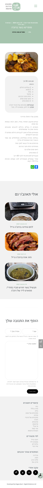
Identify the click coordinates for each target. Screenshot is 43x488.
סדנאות (35, 424)
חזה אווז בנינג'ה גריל (21, 257)
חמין (36, 457)
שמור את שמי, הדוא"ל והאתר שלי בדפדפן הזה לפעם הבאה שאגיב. (21, 337)
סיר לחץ (27, 107)
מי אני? (35, 426)
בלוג (36, 411)
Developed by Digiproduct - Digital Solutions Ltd (21, 484)
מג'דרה (35, 455)
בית (30, 32)
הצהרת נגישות (33, 430)
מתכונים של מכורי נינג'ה (31, 418)
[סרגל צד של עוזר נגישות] (40, 475)
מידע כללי (34, 408)
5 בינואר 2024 (21, 254)
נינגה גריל (34, 439)
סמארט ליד (19, 107)
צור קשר (35, 428)
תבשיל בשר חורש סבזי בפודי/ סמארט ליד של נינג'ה (21, 289)
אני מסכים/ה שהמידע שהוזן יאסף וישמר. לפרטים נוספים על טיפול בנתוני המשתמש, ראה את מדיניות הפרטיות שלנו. (21, 384)
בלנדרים (35, 444)
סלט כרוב (34, 460)
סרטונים (35, 422)
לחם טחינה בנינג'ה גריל (21, 227)
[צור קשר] (41, 341)
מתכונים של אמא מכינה (32, 414)
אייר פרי (35, 446)
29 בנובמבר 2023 (21, 284)
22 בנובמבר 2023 (21, 224)
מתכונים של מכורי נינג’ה (30, 23)
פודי (12, 107)
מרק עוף (35, 462)
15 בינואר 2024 (17, 23)
